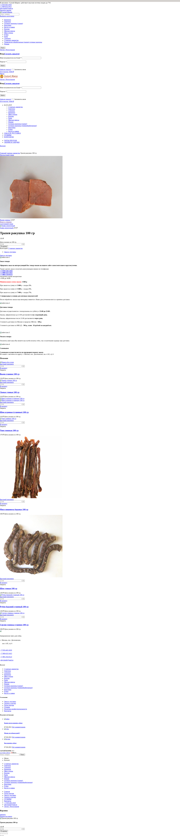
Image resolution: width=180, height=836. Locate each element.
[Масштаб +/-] (7, 833)
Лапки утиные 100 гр (9, 392)
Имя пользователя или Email (10, 58)
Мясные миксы (9, 31)
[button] (3, 368)
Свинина (7, 38)
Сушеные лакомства (11, 40)
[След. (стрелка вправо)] (3, 835)
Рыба (6, 36)
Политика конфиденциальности (15, 709)
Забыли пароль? (5, 69)
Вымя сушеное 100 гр (9, 374)
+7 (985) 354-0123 (6, 274)
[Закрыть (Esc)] (1, 833)
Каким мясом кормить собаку (13, 723)
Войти (3, 65)
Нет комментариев (18, 727)
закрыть (3, 814)
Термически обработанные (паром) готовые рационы (23, 42)
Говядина (7, 21)
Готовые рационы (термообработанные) (18, 688)
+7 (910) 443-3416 (6, 271)
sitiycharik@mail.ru (6, 8)
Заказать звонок (5, 10)
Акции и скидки (10, 703)
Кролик (7, 29)
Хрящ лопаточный (7, 228)
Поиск (3, 48)
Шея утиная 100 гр (8, 588)
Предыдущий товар (7, 155)
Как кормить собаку (10, 743)
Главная (3, 153)
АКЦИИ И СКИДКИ (11, 142)
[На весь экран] (5, 833)
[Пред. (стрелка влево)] (1, 835)
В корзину (4, 246)
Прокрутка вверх (6, 816)
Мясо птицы (8, 33)
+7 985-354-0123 (6, 657)
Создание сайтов (5, 752)
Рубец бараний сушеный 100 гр (14, 607)
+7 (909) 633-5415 (6, 273)
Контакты (7, 711)
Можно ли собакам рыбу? (12, 733)
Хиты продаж (9, 705)
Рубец (6, 35)
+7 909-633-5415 (6, 6)
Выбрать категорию (7, 16)
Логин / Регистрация (11, 806)
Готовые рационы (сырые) (13, 23)
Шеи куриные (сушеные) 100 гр (14, 412)
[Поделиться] (3, 833)
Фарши (6, 44)
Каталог (3, 146)
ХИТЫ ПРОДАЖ (10, 140)
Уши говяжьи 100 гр (9, 430)
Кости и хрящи (9, 27)
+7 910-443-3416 (6, 5)
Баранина (7, 20)
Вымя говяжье (5, 220)
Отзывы (7, 707)
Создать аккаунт (12, 54)
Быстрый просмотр (7, 364)
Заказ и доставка (10, 252)
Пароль (3, 62)
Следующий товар (6, 224)
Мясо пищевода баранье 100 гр (14, 509)
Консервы (7, 25)
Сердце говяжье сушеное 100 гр (14, 625)
